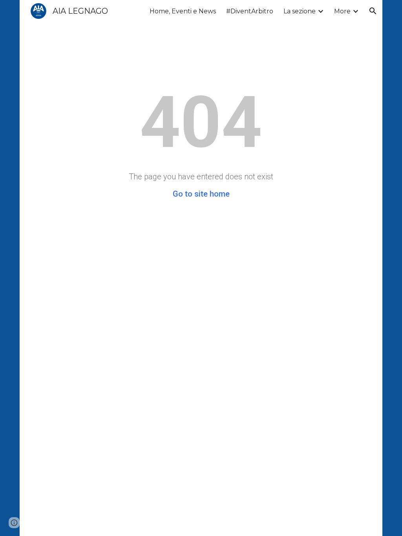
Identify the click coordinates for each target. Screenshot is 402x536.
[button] (373, 11)
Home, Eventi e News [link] (183, 11)
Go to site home (201, 194)
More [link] (342, 11)
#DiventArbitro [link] (249, 11)
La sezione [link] (299, 11)
